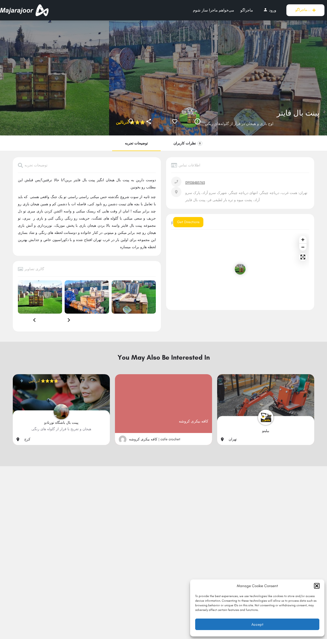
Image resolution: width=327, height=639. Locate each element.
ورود (269, 10)
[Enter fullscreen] (303, 257)
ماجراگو (246, 10)
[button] (316, 585)
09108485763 (195, 182)
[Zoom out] (303, 247)
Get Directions (188, 222)
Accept (257, 624)
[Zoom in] (303, 239)
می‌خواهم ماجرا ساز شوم (213, 10)
